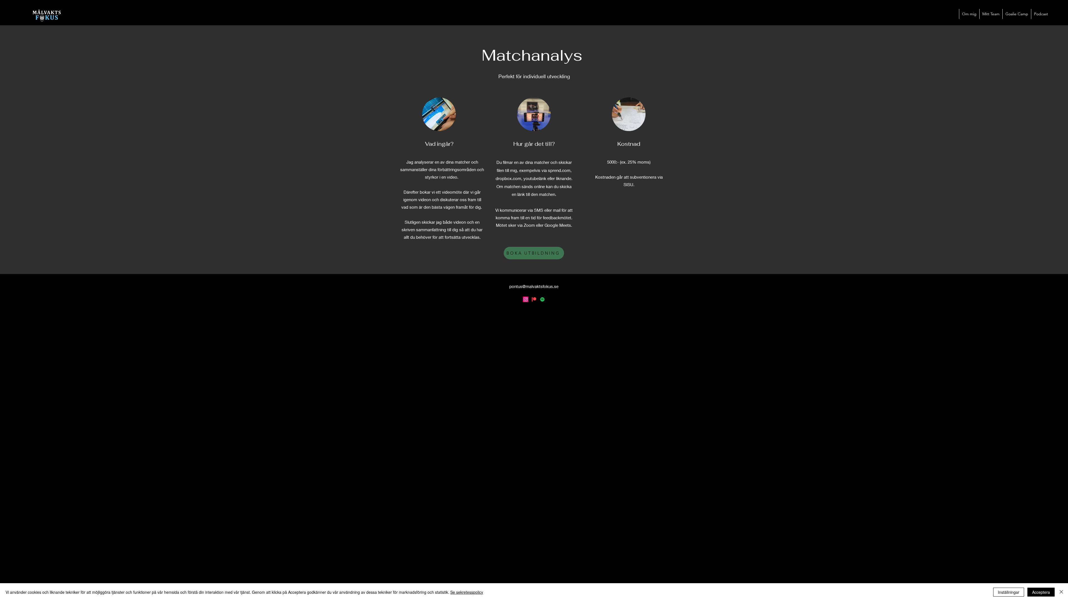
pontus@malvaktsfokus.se (533, 286)
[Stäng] (1061, 592)
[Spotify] (542, 299)
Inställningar (1008, 592)
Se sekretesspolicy (466, 592)
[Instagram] (525, 299)
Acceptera (1041, 592)
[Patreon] (534, 299)
